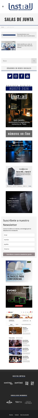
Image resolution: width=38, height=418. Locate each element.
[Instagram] (15, 76)
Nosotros (11, 414)
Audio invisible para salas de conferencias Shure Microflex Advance (25, 45)
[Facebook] (21, 76)
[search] (34, 60)
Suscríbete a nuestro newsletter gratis (19, 254)
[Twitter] (9, 76)
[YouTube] (27, 76)
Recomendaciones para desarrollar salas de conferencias (26, 35)
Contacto (17, 414)
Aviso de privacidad (24, 414)
